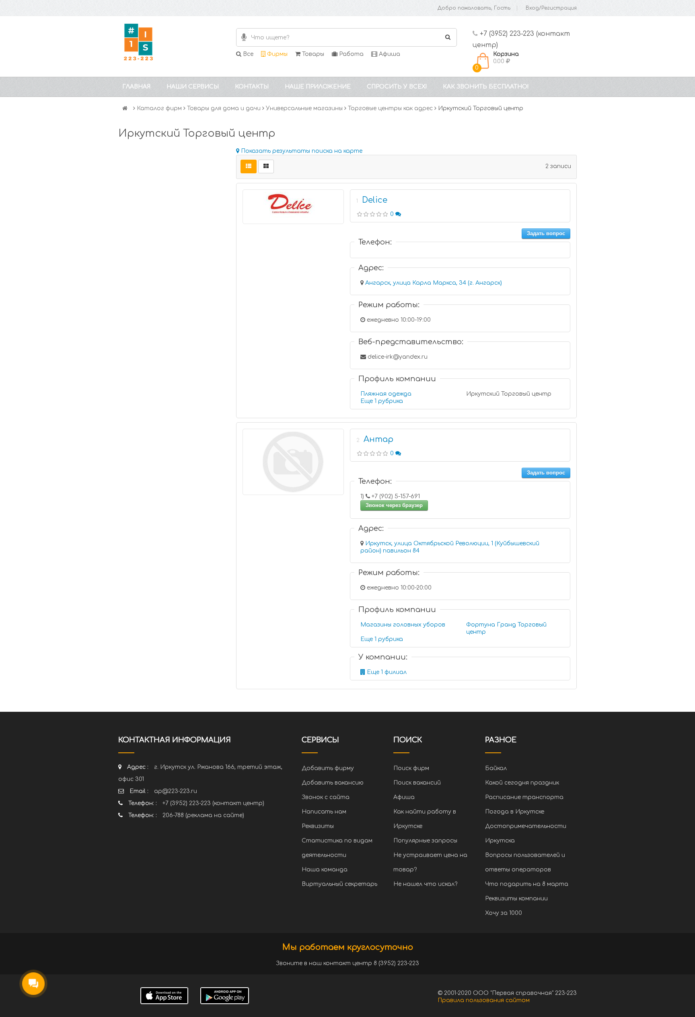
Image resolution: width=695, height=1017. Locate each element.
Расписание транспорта (524, 797)
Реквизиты (318, 826)
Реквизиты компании (516, 899)
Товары (312, 54)
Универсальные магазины (304, 108)
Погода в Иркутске (514, 812)
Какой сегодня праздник (522, 783)
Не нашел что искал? (425, 884)
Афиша (388, 54)
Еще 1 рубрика (381, 401)
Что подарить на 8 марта (526, 884)
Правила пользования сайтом (484, 1000)
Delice (374, 200)
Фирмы (276, 54)
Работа (350, 54)
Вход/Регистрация (551, 8)
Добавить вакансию (333, 783)
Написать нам (324, 812)
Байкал (496, 768)
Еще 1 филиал (386, 672)
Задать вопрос (546, 233)
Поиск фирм (411, 768)
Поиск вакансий (417, 783)
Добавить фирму (328, 768)
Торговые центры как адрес (390, 108)
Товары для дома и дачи (224, 108)
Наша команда (325, 870)
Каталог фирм (159, 108)
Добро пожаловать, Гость (474, 8)
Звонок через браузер (394, 505)
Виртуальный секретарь (339, 884)
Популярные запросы (425, 841)
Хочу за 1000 (503, 913)
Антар (378, 439)
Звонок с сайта (326, 797)
